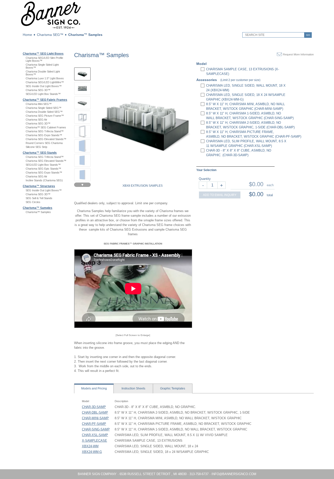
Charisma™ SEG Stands (40, 152)
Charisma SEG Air (36, 119)
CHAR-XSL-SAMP (95, 435)
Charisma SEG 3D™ (38, 90)
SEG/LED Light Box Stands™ (43, 93)
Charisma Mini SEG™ (39, 103)
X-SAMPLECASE (94, 440)
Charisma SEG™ (50, 35)
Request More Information (298, 54)
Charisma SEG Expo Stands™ (44, 135)
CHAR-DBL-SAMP (95, 412)
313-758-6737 (199, 474)
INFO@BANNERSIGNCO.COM (234, 474)
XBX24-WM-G (92, 452)
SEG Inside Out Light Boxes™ (44, 86)
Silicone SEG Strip (36, 146)
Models (94, 388)
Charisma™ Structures (39, 186)
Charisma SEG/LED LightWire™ (45, 82)
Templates (172, 388)
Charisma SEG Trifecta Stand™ (45, 131)
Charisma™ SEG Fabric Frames (45, 100)
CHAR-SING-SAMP (96, 429)
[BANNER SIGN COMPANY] (50, 28)
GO (308, 35)
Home (27, 35)
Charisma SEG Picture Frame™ (45, 115)
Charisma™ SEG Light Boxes (43, 53)
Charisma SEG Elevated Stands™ (46, 139)
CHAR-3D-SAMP (94, 407)
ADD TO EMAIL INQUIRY (219, 195)
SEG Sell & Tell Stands (39, 198)
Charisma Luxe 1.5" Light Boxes (45, 78)
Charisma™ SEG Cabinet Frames (46, 127)
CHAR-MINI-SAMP (95, 418)
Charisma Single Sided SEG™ (43, 107)
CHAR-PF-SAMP (94, 424)
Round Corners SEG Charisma (44, 143)
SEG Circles (33, 202)
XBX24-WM (90, 446)
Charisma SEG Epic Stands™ (43, 168)
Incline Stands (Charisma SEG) (44, 180)
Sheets (133, 388)
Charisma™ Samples (85, 35)
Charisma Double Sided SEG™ (44, 111)
